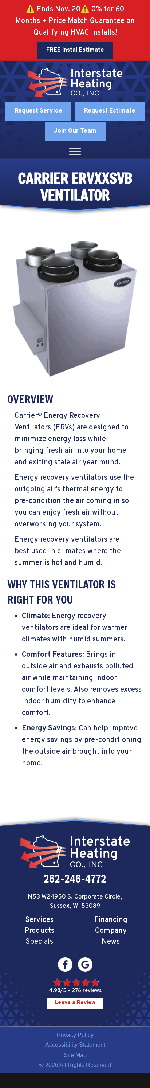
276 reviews (87, 990)
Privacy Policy (75, 1035)
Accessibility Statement (75, 1045)
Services (39, 920)
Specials (39, 942)
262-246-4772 (75, 878)
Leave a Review (75, 1002)
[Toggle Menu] (75, 151)
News (111, 942)
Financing (110, 920)
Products (39, 931)
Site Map (75, 1055)
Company (111, 931)
